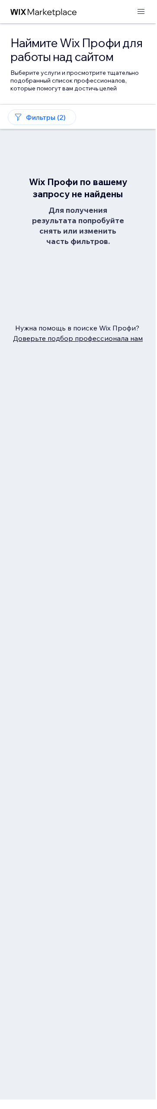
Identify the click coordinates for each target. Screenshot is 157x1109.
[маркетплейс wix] (43, 12)
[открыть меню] (141, 12)
